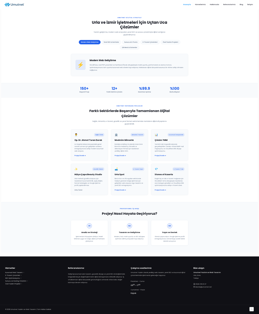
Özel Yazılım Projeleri (170, 42)
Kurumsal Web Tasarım (14, 272)
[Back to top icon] (251, 309)
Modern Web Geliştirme (89, 42)
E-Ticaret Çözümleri (150, 42)
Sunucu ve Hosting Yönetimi (15, 281)
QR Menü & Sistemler (129, 47)
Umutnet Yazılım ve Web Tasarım (23, 309)
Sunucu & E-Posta (130, 42)
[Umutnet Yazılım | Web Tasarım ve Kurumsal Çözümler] (14, 4)
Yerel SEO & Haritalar (111, 42)
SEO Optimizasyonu (12, 278)
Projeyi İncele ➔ (80, 156)
